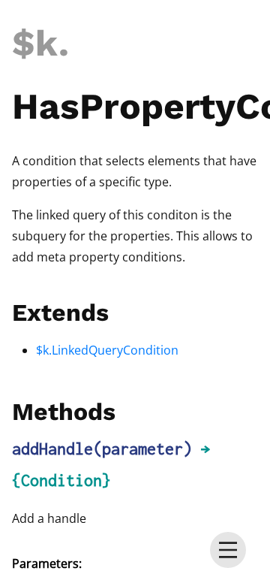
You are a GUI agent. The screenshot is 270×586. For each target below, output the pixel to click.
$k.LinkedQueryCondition (107, 350)
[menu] (228, 550)
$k (35, 43)
